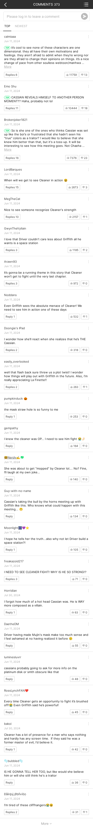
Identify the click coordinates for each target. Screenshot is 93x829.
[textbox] (44, 16)
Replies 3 (11, 250)
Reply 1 (10, 316)
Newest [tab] (21, 26)
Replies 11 (12, 108)
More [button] (8, 66)
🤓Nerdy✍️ (12, 457)
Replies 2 (11, 350)
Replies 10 (12, 217)
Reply (9, 446)
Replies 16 (12, 158)
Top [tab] (7, 26)
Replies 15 (12, 187)
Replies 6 (11, 74)
